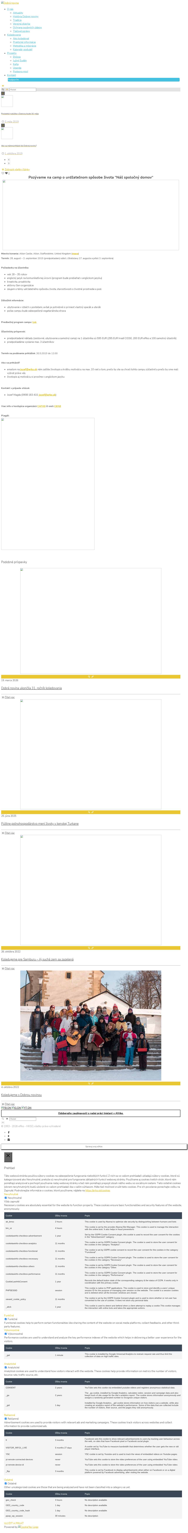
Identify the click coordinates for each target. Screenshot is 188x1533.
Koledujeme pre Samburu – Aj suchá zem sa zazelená (37, 959)
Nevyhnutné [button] (11, 1194)
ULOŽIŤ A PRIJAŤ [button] (14, 1523)
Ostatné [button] (8, 1480)
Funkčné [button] (9, 1315)
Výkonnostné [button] (11, 1330)
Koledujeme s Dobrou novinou (21, 1095)
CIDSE (57, 406)
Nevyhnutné (15, 1198)
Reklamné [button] (9, 1415)
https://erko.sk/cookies (97, 1190)
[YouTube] (9, 1136)
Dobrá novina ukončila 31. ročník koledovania (31, 688)
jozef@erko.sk (28, 369)
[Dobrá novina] (10, 3)
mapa (75, 253)
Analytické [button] (10, 1364)
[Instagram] (9, 1139)
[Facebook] (9, 1132)
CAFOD (41, 406)
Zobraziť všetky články (17, 169)
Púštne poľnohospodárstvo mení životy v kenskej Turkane (40, 824)
